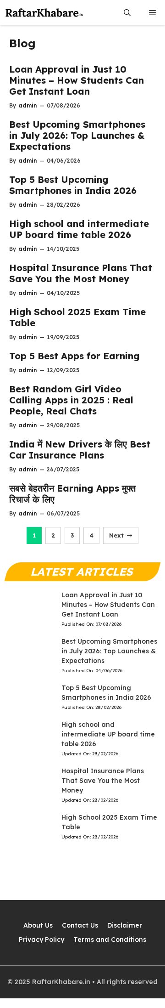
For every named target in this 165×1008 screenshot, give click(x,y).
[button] (127, 12)
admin (27, 105)
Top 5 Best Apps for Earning (74, 356)
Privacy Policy (41, 939)
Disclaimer (124, 925)
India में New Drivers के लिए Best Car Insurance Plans (79, 449)
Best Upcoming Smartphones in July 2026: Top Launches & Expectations (77, 135)
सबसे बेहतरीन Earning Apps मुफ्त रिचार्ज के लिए (72, 493)
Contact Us (80, 925)
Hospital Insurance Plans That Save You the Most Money (80, 273)
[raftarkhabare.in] (45, 12)
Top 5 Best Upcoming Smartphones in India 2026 (73, 185)
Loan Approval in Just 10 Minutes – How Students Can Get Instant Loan (76, 80)
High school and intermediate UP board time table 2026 (79, 229)
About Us (38, 925)
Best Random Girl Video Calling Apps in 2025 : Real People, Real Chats (71, 400)
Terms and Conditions (109, 939)
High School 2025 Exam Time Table (77, 317)
